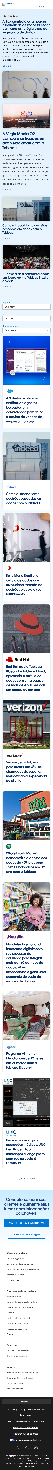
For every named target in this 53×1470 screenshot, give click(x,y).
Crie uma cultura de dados (20, 1264)
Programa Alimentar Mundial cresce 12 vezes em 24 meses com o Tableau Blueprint (24, 1060)
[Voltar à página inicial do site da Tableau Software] (12, 3)
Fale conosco (13, 1280)
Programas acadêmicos (18, 1329)
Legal (9, 1421)
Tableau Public (14, 1296)
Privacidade (39, 1421)
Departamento (10, 326)
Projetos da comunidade (19, 1318)
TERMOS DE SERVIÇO (23, 1421)
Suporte (11, 1367)
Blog (23, 1409)
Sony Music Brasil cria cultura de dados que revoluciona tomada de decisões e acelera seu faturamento (24, 584)
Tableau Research (15, 1274)
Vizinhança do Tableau (18, 1323)
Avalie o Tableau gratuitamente (26, 1222)
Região (6, 302)
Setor (5, 314)
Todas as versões (15, 1388)
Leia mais (7, 65)
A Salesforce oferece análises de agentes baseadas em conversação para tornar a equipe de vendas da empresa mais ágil (25, 409)
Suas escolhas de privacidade (28, 1440)
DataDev (11, 1312)
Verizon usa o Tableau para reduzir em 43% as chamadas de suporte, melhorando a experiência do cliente (26, 771)
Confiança (13, 1409)
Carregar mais (28, 1179)
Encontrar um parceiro (18, 1350)
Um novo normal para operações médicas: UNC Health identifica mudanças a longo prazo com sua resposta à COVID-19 (25, 1151)
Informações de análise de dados (23, 1269)
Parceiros (12, 1345)
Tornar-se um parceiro (17, 1356)
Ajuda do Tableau (15, 1383)
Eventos (10, 1334)
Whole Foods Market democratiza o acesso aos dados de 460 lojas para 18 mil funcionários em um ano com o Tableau (26, 862)
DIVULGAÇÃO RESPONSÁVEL (25, 1427)
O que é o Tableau (17, 1252)
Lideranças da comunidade (20, 1307)
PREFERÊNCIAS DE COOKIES (25, 1434)
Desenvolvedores (36, 1409)
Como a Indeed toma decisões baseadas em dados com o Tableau (24, 498)
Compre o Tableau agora (26, 1234)
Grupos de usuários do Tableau (22, 1302)
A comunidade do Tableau (21, 1290)
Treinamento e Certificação (20, 1378)
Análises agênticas (16, 1258)
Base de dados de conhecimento (23, 1372)
